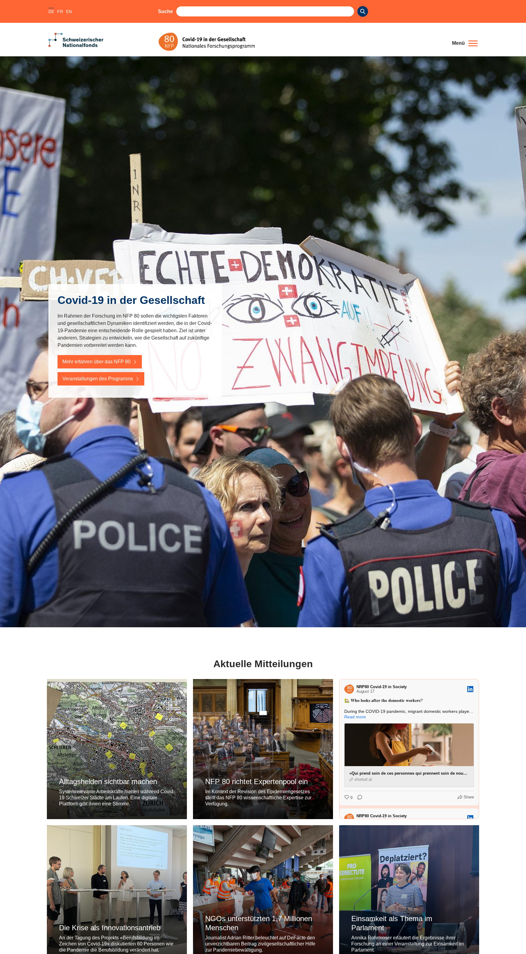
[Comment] (357, 798)
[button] (465, 43)
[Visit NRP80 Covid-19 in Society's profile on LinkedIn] (350, 689)
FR (60, 11)
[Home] (301, 42)
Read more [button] (355, 716)
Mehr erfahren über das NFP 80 (96, 361)
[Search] (362, 11)
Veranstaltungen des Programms (97, 378)
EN (69, 11)
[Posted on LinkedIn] (470, 689)
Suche (165, 11)
